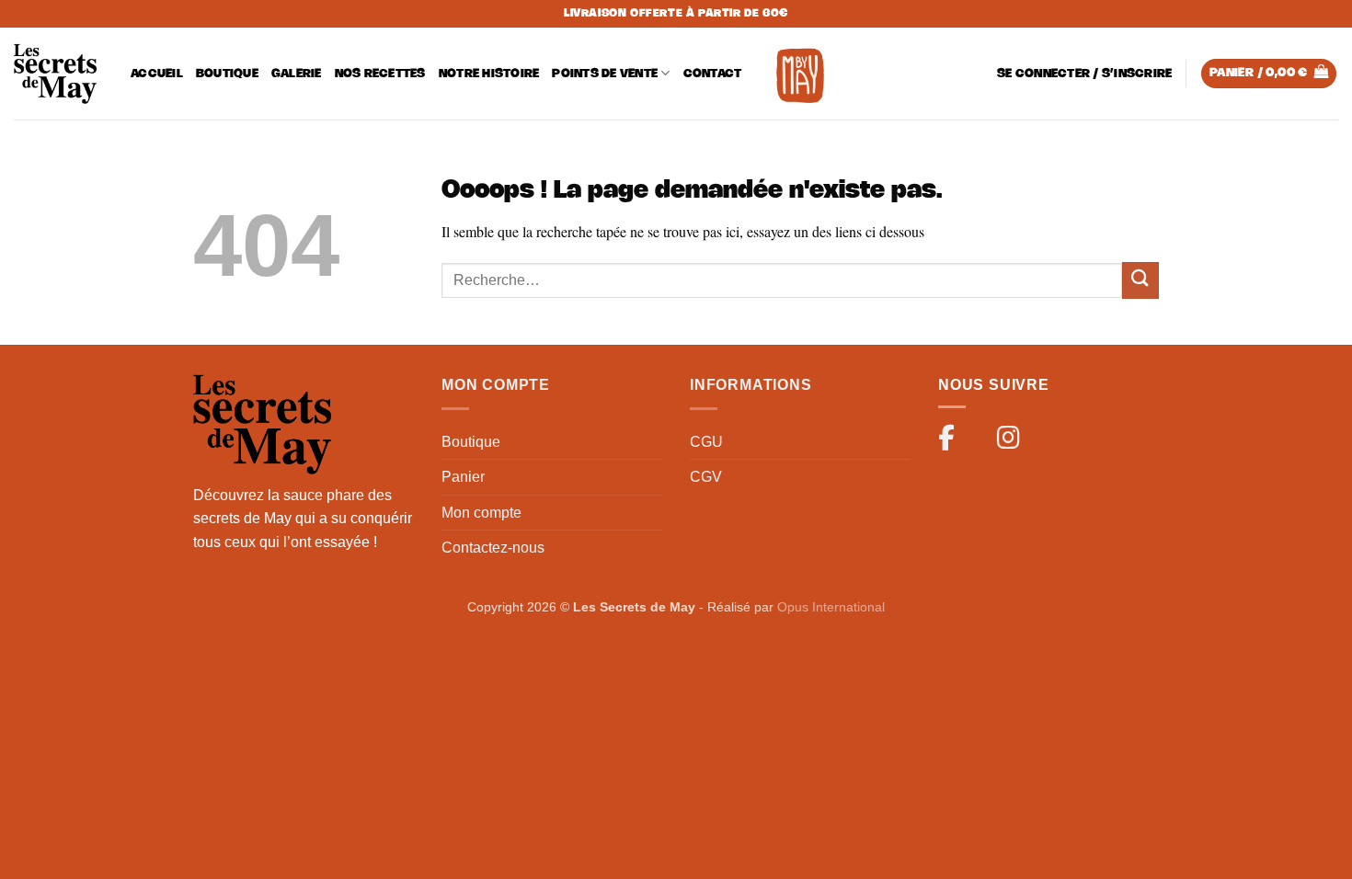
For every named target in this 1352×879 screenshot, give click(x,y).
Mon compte (481, 512)
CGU (706, 442)
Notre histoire (489, 74)
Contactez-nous (492, 547)
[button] (1084, 74)
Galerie (296, 74)
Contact (712, 74)
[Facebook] (954, 441)
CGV (706, 477)
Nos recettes (380, 74)
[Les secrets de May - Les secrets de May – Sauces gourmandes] (55, 73)
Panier (463, 477)
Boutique (227, 74)
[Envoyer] (1140, 280)
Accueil (157, 74)
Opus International (831, 606)
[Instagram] (1013, 441)
